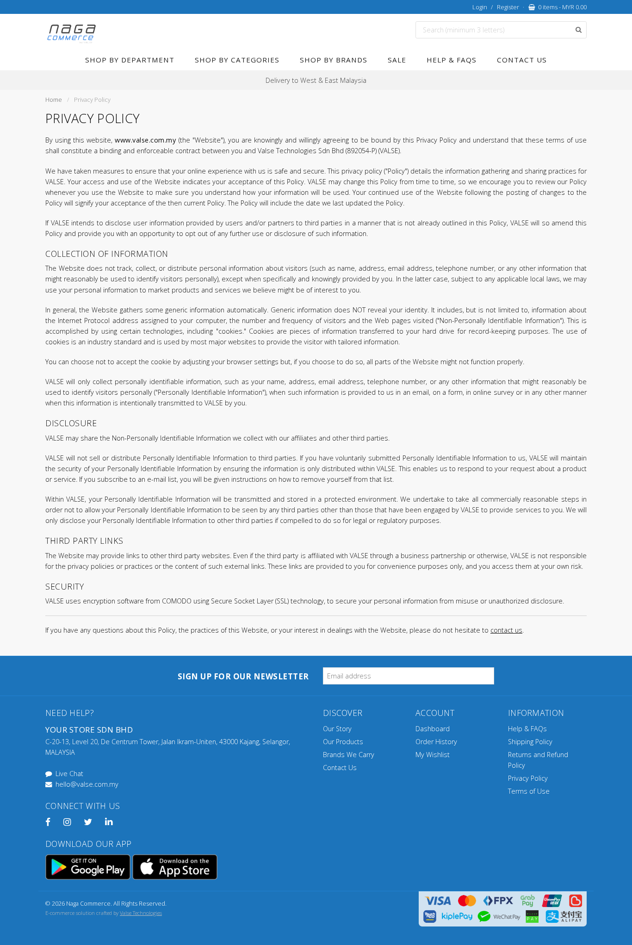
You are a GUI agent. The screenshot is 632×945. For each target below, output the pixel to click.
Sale (397, 59)
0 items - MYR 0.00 (561, 7)
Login (479, 7)
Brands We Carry (348, 754)
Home (53, 99)
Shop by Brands (333, 59)
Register (508, 7)
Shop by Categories (237, 59)
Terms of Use (529, 791)
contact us (506, 630)
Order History (436, 741)
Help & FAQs (452, 59)
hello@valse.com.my (87, 784)
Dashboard (432, 728)
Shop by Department (129, 59)
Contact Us (522, 59)
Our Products (343, 741)
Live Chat (69, 773)
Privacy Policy (528, 778)
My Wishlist (432, 754)
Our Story (337, 728)
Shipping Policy (530, 741)
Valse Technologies (141, 912)
